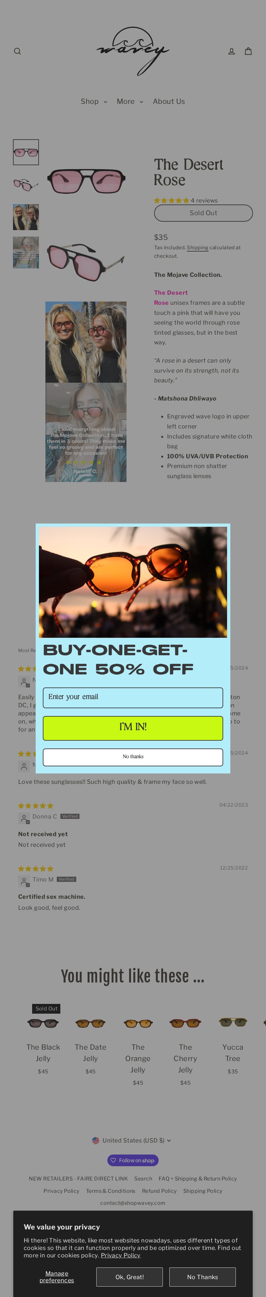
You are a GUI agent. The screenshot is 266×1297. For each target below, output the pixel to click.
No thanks (133, 757)
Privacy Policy (121, 1255)
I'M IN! (133, 728)
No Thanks (202, 1277)
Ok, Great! (129, 1277)
